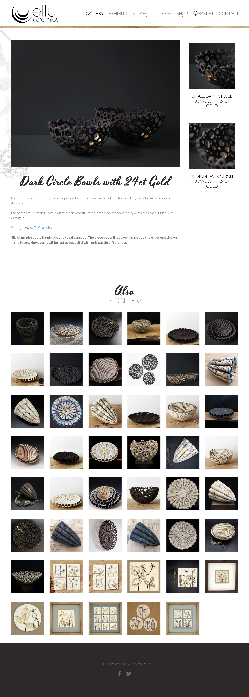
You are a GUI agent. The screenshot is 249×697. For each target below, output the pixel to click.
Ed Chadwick (43, 228)
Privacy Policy (141, 664)
